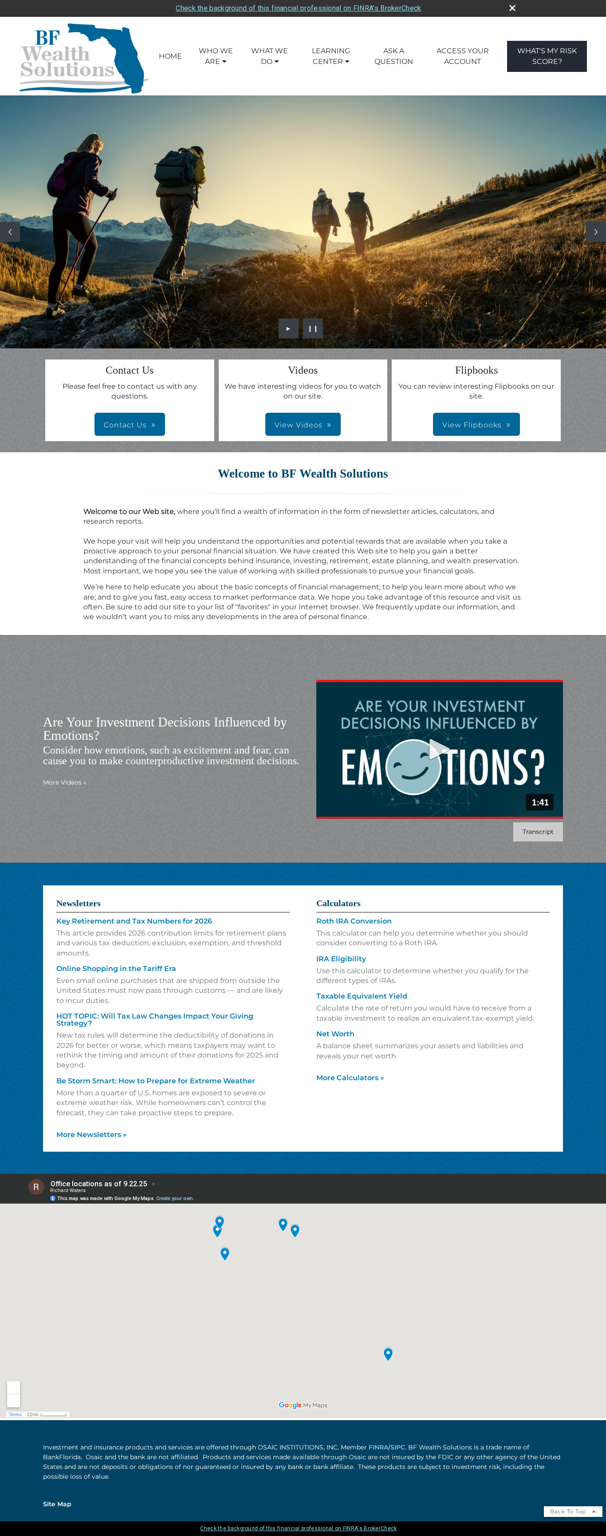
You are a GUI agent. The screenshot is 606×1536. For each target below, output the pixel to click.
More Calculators (350, 1078)
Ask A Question (393, 56)
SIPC (397, 1447)
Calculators (338, 903)
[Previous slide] (10, 232)
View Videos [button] (299, 425)
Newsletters (78, 903)
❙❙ (313, 328)
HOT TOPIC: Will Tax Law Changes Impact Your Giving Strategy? (154, 1019)
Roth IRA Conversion (354, 921)
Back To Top (569, 1511)
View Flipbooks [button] (472, 425)
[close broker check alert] (512, 8)
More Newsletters (91, 1134)
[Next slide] (596, 232)
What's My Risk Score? (547, 56)
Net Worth (335, 1034)
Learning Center (331, 56)
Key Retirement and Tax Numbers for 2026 (134, 921)
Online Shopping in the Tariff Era (116, 968)
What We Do (269, 56)
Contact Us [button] (125, 425)
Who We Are (216, 56)
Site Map (57, 1504)
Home (170, 56)
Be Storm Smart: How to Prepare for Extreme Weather (155, 1081)
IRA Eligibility (341, 959)
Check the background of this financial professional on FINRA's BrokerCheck (298, 8)
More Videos (65, 782)
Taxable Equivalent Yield (361, 996)
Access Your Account (463, 56)
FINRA (378, 1447)
